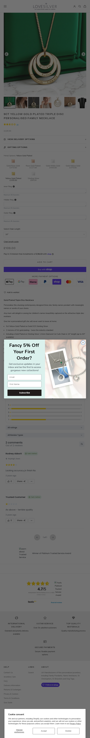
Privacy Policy (75, 723)
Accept (44, 731)
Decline (68, 731)
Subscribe (24, 392)
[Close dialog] (83, 343)
